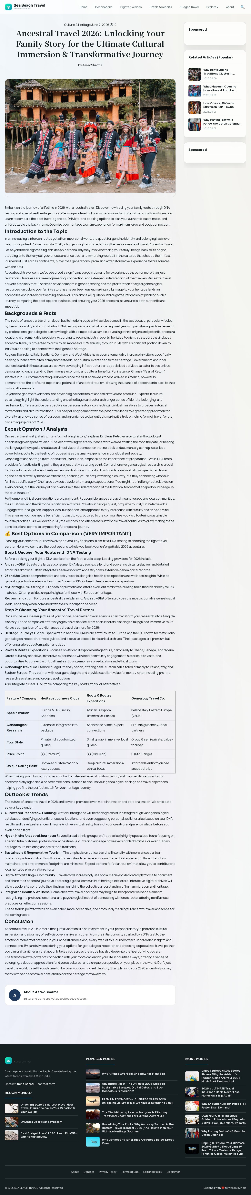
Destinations (104, 7)
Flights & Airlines (131, 7)
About (230, 7)
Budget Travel (189, 7)
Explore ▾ (212, 7)
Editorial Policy (152, 1172)
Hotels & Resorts (161, 7)
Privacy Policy (107, 1172)
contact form (46, 1084)
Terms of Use (130, 1172)
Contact (89, 1172)
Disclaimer (173, 1172)
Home (83, 7)
